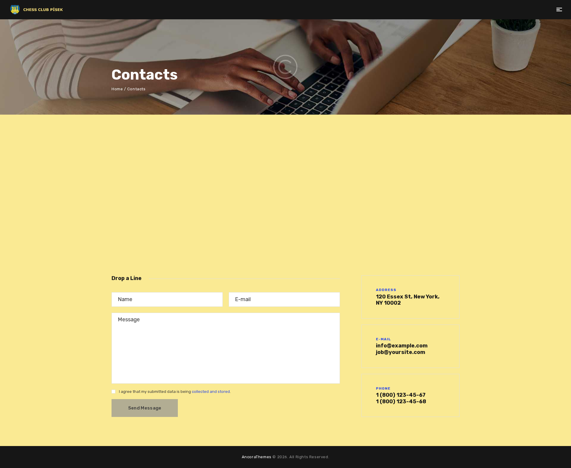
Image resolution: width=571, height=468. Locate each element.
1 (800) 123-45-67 (401, 395)
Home (117, 89)
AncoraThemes (257, 457)
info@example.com (402, 345)
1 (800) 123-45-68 (401, 401)
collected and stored (211, 391)
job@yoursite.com (400, 352)
